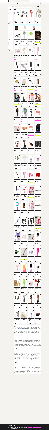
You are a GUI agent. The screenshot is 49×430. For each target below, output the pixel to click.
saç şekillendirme (20, 328)
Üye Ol (38, 1)
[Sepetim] (35, 1)
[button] (23, 17)
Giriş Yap (40, 1)
